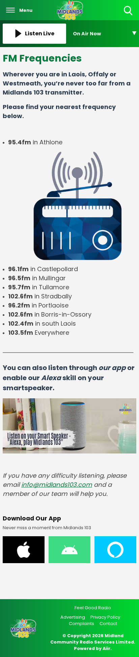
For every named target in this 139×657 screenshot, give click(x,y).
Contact (108, 623)
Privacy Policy (105, 617)
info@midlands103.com (56, 484)
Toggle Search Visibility (128, 15)
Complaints (81, 623)
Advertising (72, 617)
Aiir (106, 648)
